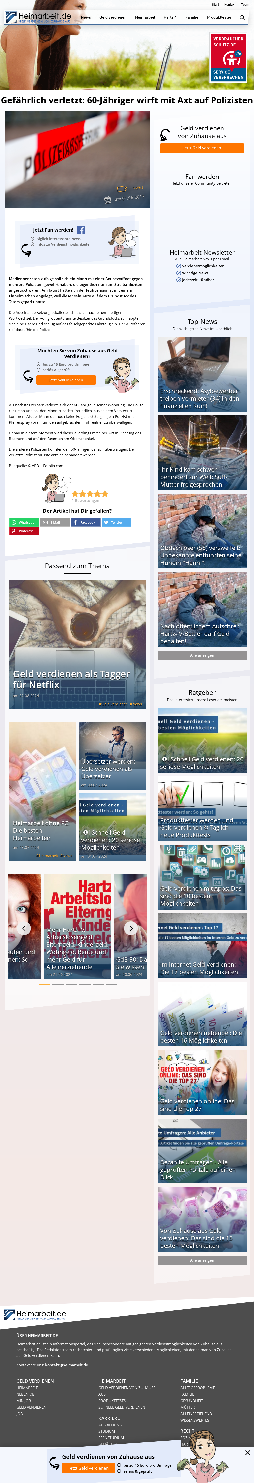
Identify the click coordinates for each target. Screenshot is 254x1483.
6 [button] (111, 984)
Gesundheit (191, 1400)
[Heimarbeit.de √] (38, 17)
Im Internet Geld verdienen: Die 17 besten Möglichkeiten (199, 968)
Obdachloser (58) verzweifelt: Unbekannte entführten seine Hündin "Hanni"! (200, 555)
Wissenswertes (194, 1420)
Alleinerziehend (196, 1413)
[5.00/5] (75, 493)
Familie (187, 1394)
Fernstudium (111, 1437)
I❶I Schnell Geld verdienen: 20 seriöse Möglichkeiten (110, 839)
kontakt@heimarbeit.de (66, 1364)
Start (215, 4)
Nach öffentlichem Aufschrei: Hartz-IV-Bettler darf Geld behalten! (199, 633)
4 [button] (85, 984)
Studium (106, 1431)
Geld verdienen (115, 703)
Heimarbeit (48, 855)
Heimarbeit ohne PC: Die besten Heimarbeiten (41, 830)
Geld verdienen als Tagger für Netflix (71, 679)
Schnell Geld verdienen (121, 1407)
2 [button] (58, 984)
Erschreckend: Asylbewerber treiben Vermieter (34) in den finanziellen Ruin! (199, 398)
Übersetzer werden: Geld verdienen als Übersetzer (108, 768)
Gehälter (107, 1444)
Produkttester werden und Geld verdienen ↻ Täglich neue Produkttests (196, 827)
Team (245, 4)
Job (19, 1413)
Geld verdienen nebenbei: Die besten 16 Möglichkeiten (201, 1036)
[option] (77, 928)
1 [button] (44, 984)
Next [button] (131, 928)
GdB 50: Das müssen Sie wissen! (144, 963)
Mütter (187, 1407)
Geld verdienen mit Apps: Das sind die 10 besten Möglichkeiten (200, 895)
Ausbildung (110, 1424)
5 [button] (98, 984)
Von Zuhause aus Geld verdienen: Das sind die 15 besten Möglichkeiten (196, 1238)
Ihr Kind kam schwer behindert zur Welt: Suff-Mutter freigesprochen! (193, 476)
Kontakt (229, 4)
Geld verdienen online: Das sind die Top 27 (197, 1105)
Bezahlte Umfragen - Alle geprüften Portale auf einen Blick (198, 1169)
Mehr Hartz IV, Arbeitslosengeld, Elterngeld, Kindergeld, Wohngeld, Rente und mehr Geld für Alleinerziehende (77, 948)
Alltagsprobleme (197, 1387)
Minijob (23, 1400)
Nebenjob (25, 1394)
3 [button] (71, 984)
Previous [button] (24, 928)
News (138, 187)
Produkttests (112, 1400)
